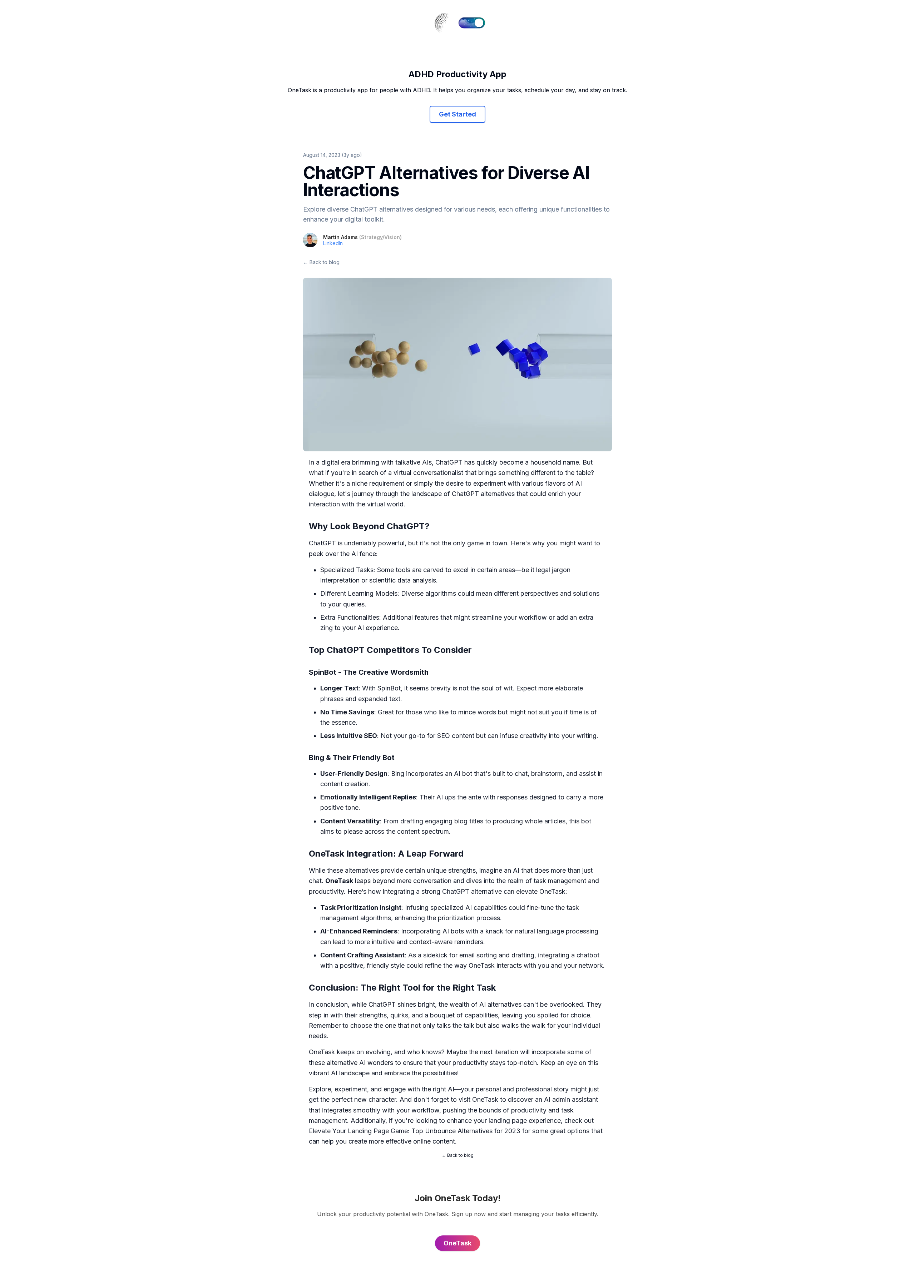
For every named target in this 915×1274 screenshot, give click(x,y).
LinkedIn (333, 243)
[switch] (472, 23)
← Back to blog (321, 262)
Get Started (457, 114)
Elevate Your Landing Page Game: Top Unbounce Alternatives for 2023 (414, 1131)
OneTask (485, 1099)
